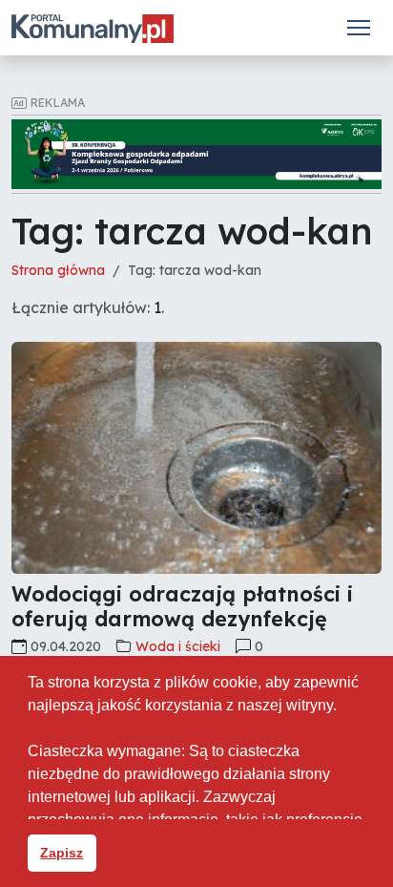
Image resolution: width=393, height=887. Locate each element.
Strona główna (58, 270)
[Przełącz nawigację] (359, 27)
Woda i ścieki (177, 646)
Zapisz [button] (61, 852)
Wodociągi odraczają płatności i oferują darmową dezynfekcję (182, 606)
